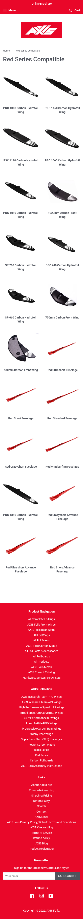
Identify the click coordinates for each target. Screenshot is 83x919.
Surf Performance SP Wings (41, 718)
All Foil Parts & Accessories (41, 651)
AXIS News (41, 816)
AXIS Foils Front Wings (41, 624)
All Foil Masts (41, 640)
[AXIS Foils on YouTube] (51, 896)
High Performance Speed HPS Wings (41, 707)
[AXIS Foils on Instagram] (41, 896)
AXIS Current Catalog (41, 672)
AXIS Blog (41, 843)
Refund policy (41, 838)
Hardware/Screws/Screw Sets (41, 677)
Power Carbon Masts (41, 744)
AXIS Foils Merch (41, 667)
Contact (41, 811)
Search (41, 806)
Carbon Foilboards (41, 760)
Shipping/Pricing (41, 795)
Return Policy (41, 801)
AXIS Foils (53, 910)
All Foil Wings (41, 635)
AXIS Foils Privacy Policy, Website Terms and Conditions (41, 822)
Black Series (41, 749)
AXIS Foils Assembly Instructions (41, 765)
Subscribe (67, 876)
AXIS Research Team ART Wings (41, 702)
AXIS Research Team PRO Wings (41, 696)
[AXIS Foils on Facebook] (32, 896)
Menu (12, 10)
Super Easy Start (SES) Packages (41, 739)
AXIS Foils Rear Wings (41, 629)
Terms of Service (41, 832)
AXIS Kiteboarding (41, 827)
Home (6, 50)
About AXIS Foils (41, 785)
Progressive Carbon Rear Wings (41, 728)
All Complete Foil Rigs (41, 619)
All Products (41, 661)
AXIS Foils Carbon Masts (41, 645)
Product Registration (42, 848)
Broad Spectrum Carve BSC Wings (41, 712)
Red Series (41, 755)
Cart (77, 10)
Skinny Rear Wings (41, 734)
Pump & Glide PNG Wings (41, 723)
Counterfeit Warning (41, 790)
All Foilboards (41, 656)
